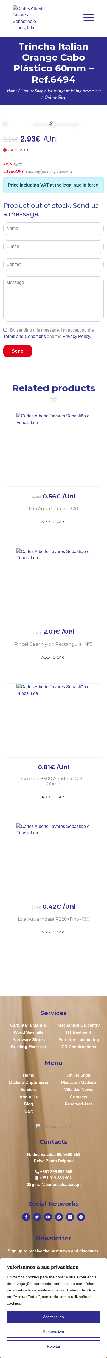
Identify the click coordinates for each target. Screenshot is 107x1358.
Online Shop (79, 1075)
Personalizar (53, 1331)
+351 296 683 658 (56, 1171)
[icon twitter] (37, 1217)
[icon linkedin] (70, 1217)
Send (18, 351)
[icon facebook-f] (26, 1217)
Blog (28, 1104)
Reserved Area (79, 1104)
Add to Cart (53, 522)
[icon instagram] (81, 1217)
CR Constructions (78, 1046)
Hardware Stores (28, 1039)
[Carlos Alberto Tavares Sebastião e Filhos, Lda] (29, 18)
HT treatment (78, 1032)
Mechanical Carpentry (79, 1025)
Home (28, 1075)
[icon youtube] (48, 1217)
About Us (28, 1097)
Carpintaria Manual (28, 1025)
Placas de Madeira (78, 1082)
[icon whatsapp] (59, 1217)
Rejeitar (53, 1346)
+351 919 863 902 (56, 1178)
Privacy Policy (76, 336)
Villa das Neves (78, 1089)
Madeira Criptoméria (28, 1082)
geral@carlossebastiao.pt (56, 1184)
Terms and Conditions (24, 336)
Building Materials (28, 1046)
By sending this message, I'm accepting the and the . (48, 333)
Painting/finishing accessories (49, 171)
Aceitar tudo (53, 1317)
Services (28, 1089)
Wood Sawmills (28, 1032)
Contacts (78, 1097)
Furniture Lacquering (78, 1039)
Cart (28, 1111)
